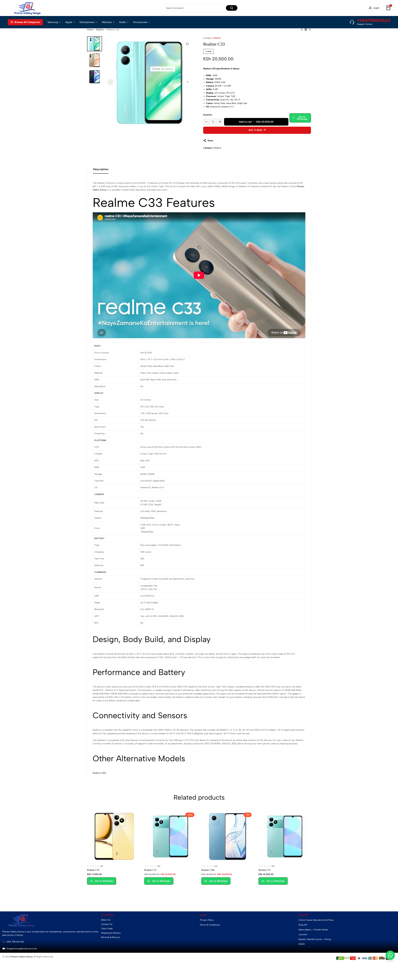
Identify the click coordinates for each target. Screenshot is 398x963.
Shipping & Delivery (111, 933)
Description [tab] (100, 169)
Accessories (140, 22)
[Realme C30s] (302, 29)
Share (210, 140)
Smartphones (87, 22)
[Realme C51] (170, 836)
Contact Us (106, 924)
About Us (105, 920)
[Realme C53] (310, 29)
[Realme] (306, 29)
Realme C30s (99, 773)
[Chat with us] (390, 955)
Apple (68, 22)
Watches (107, 22)
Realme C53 (93, 870)
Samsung (53, 22)
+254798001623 (373, 20)
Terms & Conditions (210, 925)
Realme (100, 30)
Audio (122, 22)
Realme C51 (150, 870)
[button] (187, 82)
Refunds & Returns (110, 937)
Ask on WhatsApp (302, 117)
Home (90, 30)
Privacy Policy (207, 920)
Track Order (107, 928)
